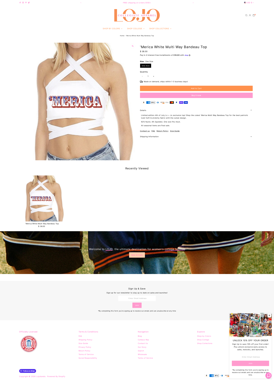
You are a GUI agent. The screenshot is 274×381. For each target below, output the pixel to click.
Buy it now (196, 95)
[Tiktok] (29, 2)
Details (143, 110)
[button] (268, 375)
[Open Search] (246, 15)
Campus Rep (143, 340)
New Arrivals (137, 255)
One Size (146, 66)
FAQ (153, 131)
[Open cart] (254, 15)
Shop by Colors (112, 28)
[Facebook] (20, 2)
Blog (140, 336)
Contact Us (143, 343)
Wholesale (142, 354)
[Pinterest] (26, 2)
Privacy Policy (85, 347)
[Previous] (81, 2)
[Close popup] (269, 315)
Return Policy (162, 131)
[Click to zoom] (132, 46)
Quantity (144, 72)
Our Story (142, 347)
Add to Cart (196, 88)
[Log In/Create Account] (250, 15)
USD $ (249, 2)
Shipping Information (149, 136)
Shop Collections (159, 28)
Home (122, 35)
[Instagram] (23, 2)
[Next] (193, 2)
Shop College (135, 28)
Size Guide (175, 131)
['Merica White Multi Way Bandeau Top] (42, 198)
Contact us (145, 131)
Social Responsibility (88, 358)
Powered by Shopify (56, 376)
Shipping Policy (85, 340)
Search (141, 351)
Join (137, 305)
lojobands (40, 376)
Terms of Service (86, 354)
